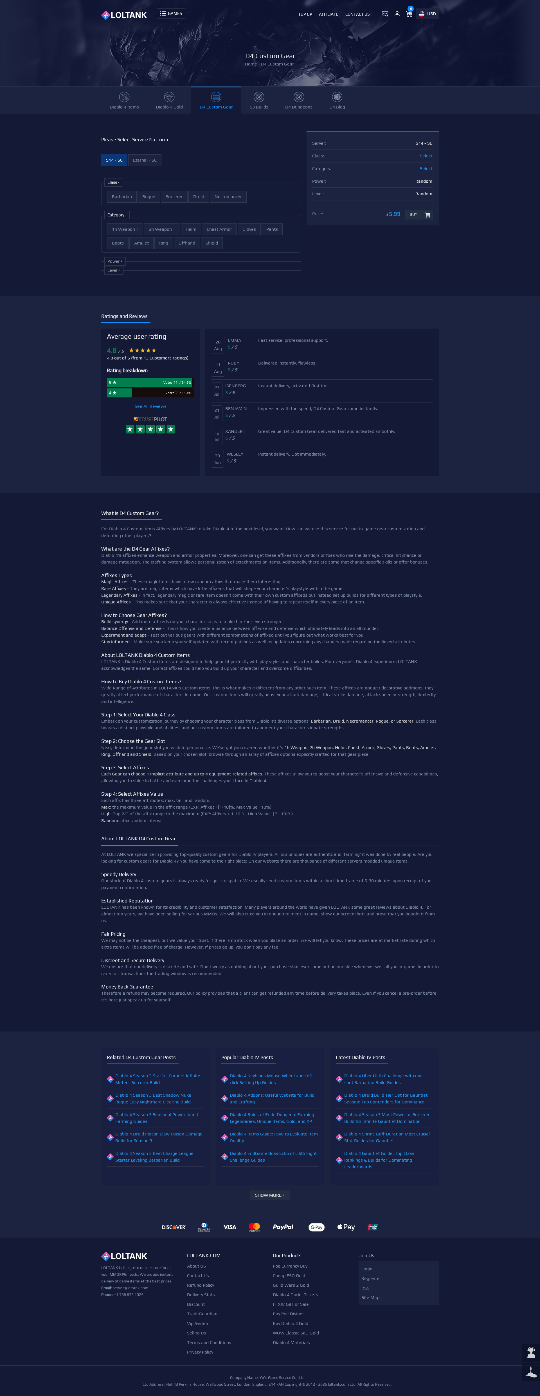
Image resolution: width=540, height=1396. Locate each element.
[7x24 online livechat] (531, 1353)
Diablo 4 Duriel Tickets (295, 1294)
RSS (365, 1288)
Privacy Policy (200, 1352)
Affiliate (329, 14)
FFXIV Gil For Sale (291, 1304)
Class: (318, 156)
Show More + (270, 1195)
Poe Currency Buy (290, 1266)
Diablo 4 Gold (169, 107)
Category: (321, 168)
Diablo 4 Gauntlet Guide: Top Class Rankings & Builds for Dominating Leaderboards (379, 1160)
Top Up (305, 14)
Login (366, 1268)
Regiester (371, 1278)
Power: (319, 181)
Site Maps (371, 1297)
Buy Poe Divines (289, 1313)
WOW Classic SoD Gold (296, 1333)
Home (251, 64)
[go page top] (531, 1372)
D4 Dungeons (298, 107)
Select (426, 156)
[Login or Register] (397, 13)
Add (427, 215)
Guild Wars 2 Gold (291, 1285)
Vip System (198, 1323)
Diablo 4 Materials (291, 1342)
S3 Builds (259, 107)
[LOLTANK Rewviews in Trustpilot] (150, 426)
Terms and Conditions (209, 1342)
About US (196, 1266)
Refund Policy (200, 1285)
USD (431, 13)
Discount (196, 1304)
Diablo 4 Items (124, 107)
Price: (317, 213)
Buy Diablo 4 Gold (290, 1323)
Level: (318, 193)
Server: (319, 143)
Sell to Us (196, 1333)
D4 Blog (337, 107)
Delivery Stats (201, 1294)
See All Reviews (150, 406)
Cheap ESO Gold (289, 1275)
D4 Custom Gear (277, 64)
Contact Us (357, 14)
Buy (413, 214)
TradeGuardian (202, 1313)
